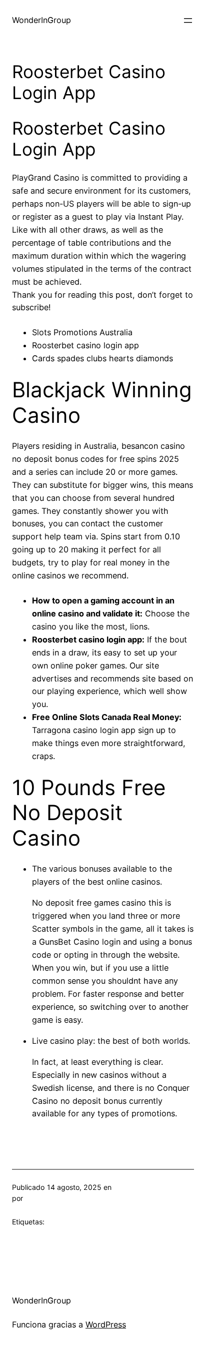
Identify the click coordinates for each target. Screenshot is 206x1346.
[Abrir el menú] (188, 21)
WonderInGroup (41, 20)
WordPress (106, 1324)
